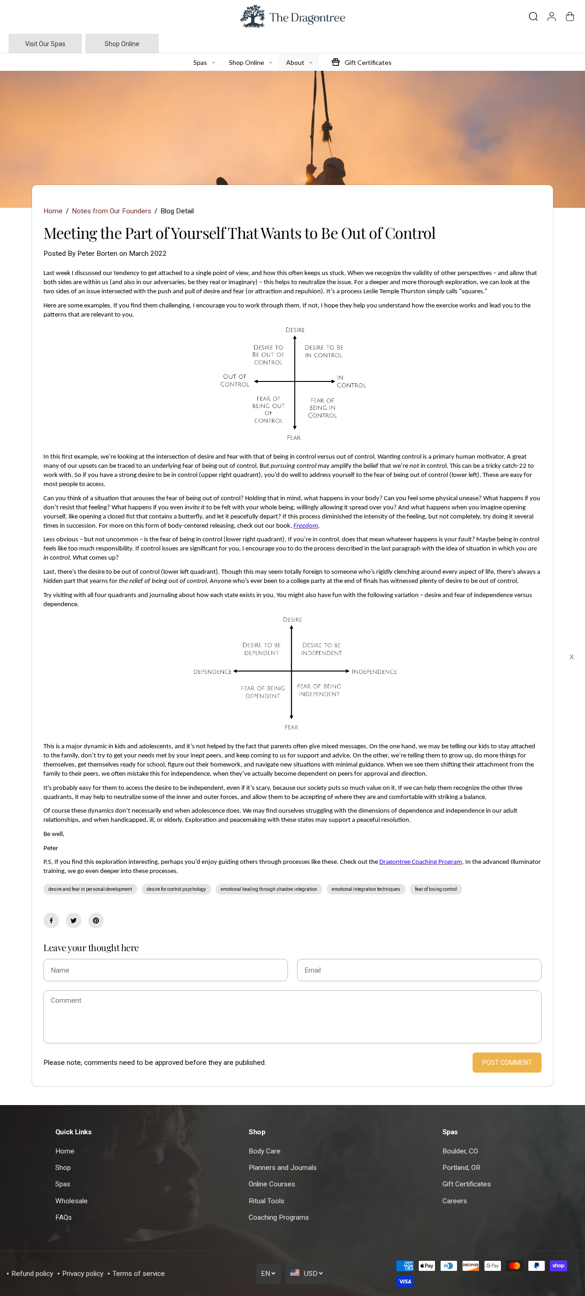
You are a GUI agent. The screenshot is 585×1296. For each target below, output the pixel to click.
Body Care (265, 1151)
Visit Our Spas (45, 44)
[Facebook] (51, 920)
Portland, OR (461, 1168)
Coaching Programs (279, 1217)
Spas (62, 1184)
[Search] (533, 16)
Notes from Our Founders (111, 211)
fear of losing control (436, 889)
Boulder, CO (460, 1151)
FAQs (63, 1217)
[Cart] (570, 16)
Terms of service (138, 1274)
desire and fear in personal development (90, 889)
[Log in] (551, 16)
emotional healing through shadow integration (269, 889)
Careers (454, 1201)
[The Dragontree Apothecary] (292, 16)
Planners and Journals (283, 1168)
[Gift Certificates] (335, 62)
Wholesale (71, 1201)
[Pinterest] (96, 920)
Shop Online (122, 44)
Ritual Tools (266, 1201)
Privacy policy (82, 1274)
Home (53, 211)
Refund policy (32, 1274)
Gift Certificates (466, 1184)
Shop (63, 1168)
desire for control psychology (176, 889)
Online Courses (272, 1184)
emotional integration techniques (366, 889)
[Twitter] (73, 920)
